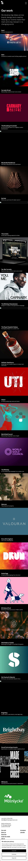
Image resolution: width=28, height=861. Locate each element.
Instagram (23, 830)
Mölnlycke (4, 782)
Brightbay (4, 713)
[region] (14, 850)
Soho (2, 54)
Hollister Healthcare (7, 362)
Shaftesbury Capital (7, 642)
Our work (3, 830)
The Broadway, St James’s (9, 126)
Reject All (14, 858)
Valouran (4, 504)
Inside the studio (5, 836)
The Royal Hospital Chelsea (9, 327)
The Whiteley (5, 470)
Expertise (3, 834)
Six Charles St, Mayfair (8, 677)
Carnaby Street (6, 90)
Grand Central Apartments (9, 747)
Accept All (14, 850)
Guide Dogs (4, 573)
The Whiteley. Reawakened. (9, 304)
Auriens (3, 198)
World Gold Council (7, 434)
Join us (3, 838)
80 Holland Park (6, 608)
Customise (14, 854)
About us (3, 832)
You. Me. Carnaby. (6, 269)
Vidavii (3, 399)
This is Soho (4, 234)
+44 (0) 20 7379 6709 (6, 818)
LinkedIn (22, 832)
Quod (2, 30)
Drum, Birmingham (7, 539)
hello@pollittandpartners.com (9, 820)
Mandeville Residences (8, 162)
